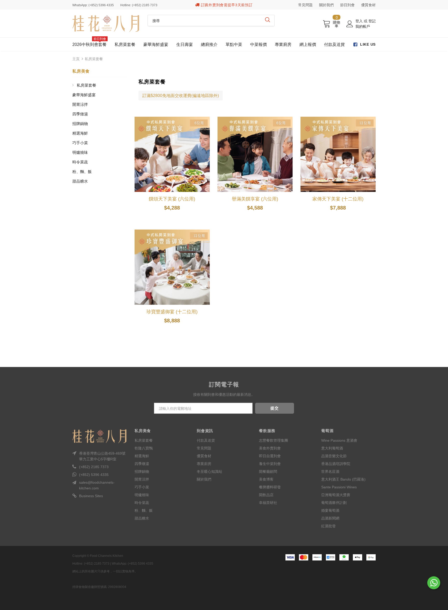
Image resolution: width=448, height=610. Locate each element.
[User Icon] (349, 23)
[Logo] (106, 23)
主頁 (76, 59)
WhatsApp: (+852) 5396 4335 (93, 5)
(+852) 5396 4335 (94, 475)
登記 (372, 21)
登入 (359, 21)
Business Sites (91, 496)
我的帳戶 (362, 26)
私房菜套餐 (94, 59)
